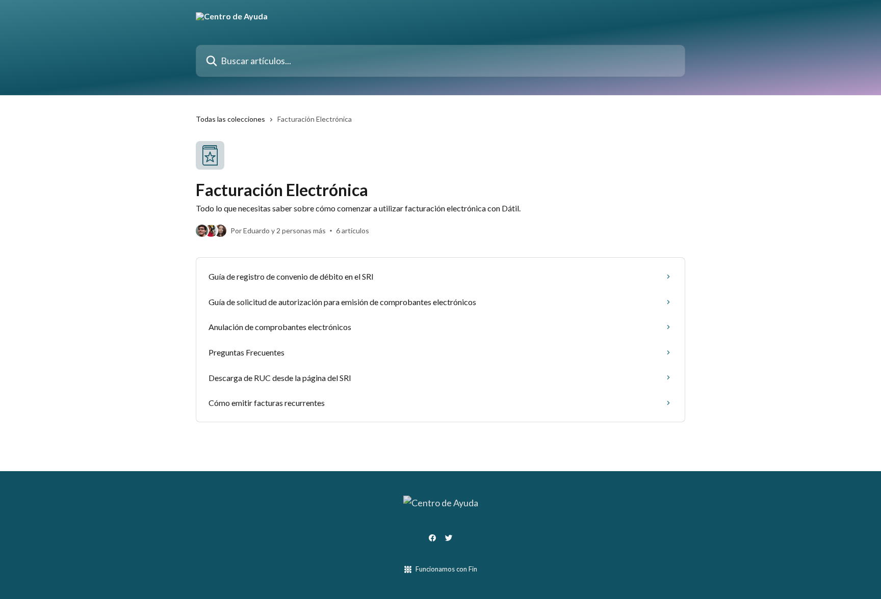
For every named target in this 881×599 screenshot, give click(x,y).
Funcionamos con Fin (446, 569)
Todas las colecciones (230, 119)
